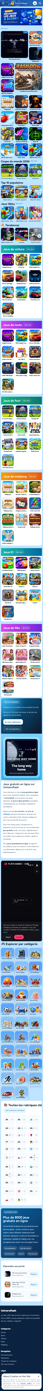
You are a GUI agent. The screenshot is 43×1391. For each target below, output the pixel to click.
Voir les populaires (12, 729)
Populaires (5, 1358)
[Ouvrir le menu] (3, 3)
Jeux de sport (9, 1254)
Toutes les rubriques (8, 1361)
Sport (3, 1335)
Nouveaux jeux (6, 1355)
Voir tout (4, 28)
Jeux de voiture (25, 1248)
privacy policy (26, 1383)
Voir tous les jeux (7, 1364)
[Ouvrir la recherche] (39, 3)
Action (3, 1332)
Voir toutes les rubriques (15, 1110)
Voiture (3, 1338)
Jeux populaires (10, 1248)
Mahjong (4, 1345)
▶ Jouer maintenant (13, 722)
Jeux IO (21, 1254)
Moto (3, 1342)
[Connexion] (34, 3)
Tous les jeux (32, 1254)
